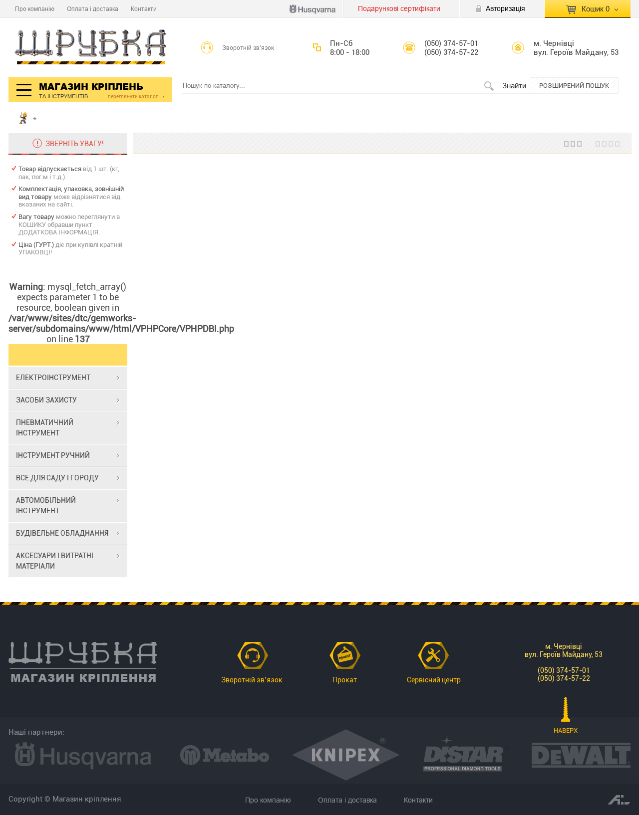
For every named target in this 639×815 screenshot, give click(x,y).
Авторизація (505, 8)
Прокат (344, 680)
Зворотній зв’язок (248, 47)
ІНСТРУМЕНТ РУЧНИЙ (53, 455)
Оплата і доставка (92, 8)
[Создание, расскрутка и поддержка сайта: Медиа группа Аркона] (619, 799)
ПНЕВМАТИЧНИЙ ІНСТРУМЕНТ (44, 427)
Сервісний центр (434, 680)
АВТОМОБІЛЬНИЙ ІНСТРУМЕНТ (46, 505)
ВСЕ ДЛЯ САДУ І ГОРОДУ (57, 478)
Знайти (514, 85)
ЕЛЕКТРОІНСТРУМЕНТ (53, 378)
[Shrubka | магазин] (90, 47)
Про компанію (34, 8)
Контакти (144, 8)
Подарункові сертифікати (399, 8)
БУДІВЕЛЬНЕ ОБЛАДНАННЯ (62, 533)
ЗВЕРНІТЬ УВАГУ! (74, 144)
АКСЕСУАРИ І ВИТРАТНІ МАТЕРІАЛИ (54, 561)
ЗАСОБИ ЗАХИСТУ (46, 400)
